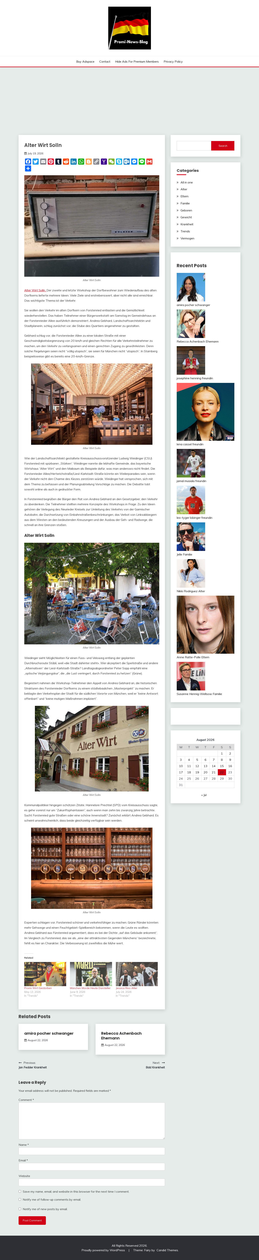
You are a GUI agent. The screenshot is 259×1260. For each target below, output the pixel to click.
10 (181, 766)
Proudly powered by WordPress (104, 1250)
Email (23, 1160)
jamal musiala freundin (191, 481)
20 (205, 772)
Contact (104, 61)
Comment (26, 1100)
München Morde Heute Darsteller (90, 988)
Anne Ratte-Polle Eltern (193, 657)
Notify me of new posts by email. (45, 1209)
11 (189, 766)
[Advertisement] (129, 95)
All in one (187, 182)
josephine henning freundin (195, 378)
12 (197, 766)
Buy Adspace (85, 61)
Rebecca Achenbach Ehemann (121, 1036)
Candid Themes (167, 1250)
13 (205, 766)
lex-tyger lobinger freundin (194, 518)
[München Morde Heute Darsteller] (91, 974)
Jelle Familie (184, 554)
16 (230, 766)
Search (223, 145)
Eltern (184, 196)
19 (197, 772)
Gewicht (186, 217)
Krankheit (187, 224)
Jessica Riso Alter (126, 988)
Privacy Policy (173, 61)
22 (222, 772)
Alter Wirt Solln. (35, 290)
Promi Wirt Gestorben (38, 988)
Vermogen (187, 238)
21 (214, 772)
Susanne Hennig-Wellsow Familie (199, 694)
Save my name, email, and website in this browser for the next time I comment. (76, 1191)
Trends (185, 231)
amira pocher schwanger (49, 1033)
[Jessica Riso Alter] (137, 974)
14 (214, 766)
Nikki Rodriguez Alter (191, 591)
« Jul (203, 795)
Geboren (186, 210)
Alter (184, 189)
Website (24, 1176)
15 (222, 766)
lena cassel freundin (190, 444)
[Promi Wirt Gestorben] (45, 974)
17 (181, 772)
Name (24, 1145)
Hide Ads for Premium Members (137, 61)
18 (189, 772)
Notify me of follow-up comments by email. (52, 1199)
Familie (185, 203)
